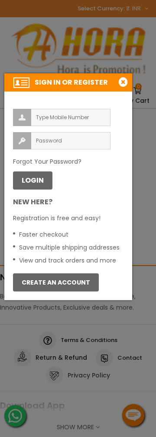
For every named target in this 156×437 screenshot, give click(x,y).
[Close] (124, 82)
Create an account (56, 282)
